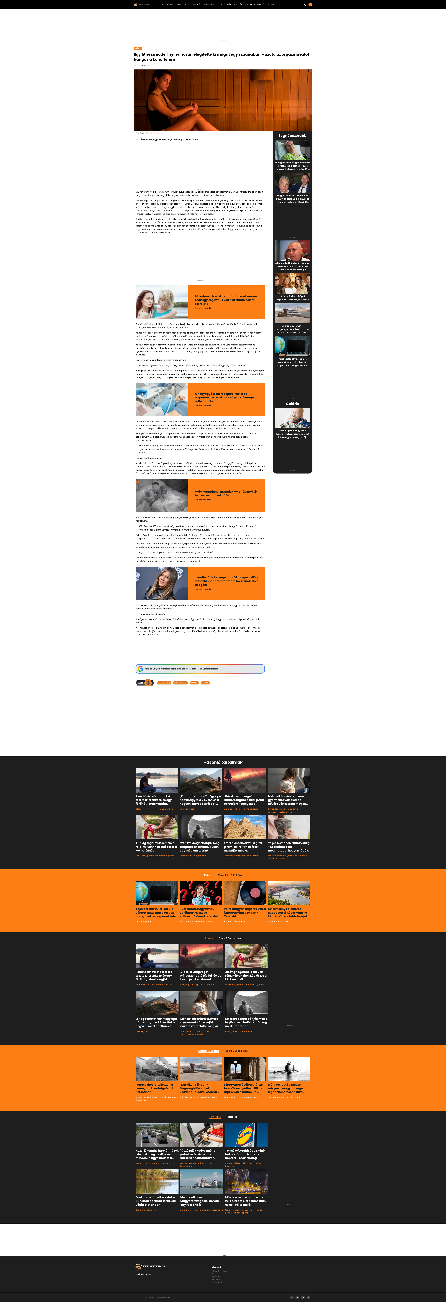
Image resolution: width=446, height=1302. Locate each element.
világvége (229, 808)
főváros (151, 921)
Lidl (226, 1163)
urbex (138, 1097)
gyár (145, 1100)
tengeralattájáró (285, 1097)
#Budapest (242, 1212)
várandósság (274, 811)
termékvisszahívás (238, 1163)
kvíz (137, 921)
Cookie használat (217, 1282)
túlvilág (183, 855)
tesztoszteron (154, 808)
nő (291, 808)
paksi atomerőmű (189, 1209)
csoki (250, 1163)
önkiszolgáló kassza (203, 1163)
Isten (138, 808)
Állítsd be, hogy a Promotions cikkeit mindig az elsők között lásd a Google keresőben (181, 669)
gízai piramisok (241, 855)
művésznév (206, 921)
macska (272, 855)
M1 (163, 1163)
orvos (144, 808)
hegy (187, 808)
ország (143, 921)
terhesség (287, 811)
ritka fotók (254, 855)
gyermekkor (152, 855)
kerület (286, 921)
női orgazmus (164, 683)
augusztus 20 (240, 1209)
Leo (209, 1097)
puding (257, 1163)
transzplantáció (276, 808)
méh (286, 808)
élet (190, 855)
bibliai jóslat (240, 808)
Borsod (145, 1097)
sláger (237, 921)
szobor (191, 1097)
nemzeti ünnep (255, 1209)
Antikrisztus (252, 808)
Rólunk (214, 1274)
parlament (230, 1212)
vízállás (202, 1209)
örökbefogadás (166, 855)
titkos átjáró (242, 1097)
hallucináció (167, 808)
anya (295, 808)
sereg (158, 1163)
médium (202, 855)
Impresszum (216, 1276)
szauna (194, 683)
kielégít (205, 683)
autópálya (170, 1163)
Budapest (277, 921)
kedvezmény (186, 1166)
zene (243, 921)
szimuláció (293, 855)
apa (192, 808)
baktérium (230, 1166)
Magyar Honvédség (145, 1163)
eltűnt (144, 1209)
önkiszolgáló (186, 1163)
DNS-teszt (141, 855)
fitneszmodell (181, 683)
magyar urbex (156, 1097)
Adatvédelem (216, 1279)
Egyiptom (228, 855)
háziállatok (282, 855)
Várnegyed (229, 1097)
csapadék (218, 1209)
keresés (152, 1209)
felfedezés (280, 858)
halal (194, 855)
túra (182, 808)
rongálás (216, 1097)
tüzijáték (229, 1209)
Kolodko (184, 1097)
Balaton (272, 1097)
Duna (138, 1209)
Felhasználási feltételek (219, 1271)
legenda (298, 1097)
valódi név (195, 921)
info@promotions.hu (145, 1274)
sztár (186, 921)
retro (230, 921)
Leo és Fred (201, 1097)
